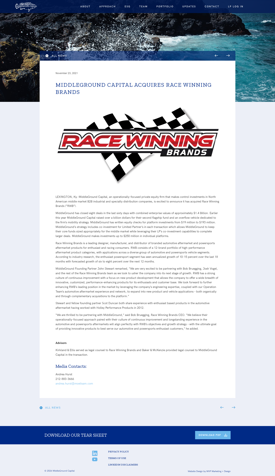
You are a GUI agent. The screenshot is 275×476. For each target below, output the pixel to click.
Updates (189, 6)
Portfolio (165, 6)
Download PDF (210, 435)
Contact (212, 6)
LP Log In (235, 6)
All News (59, 55)
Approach (107, 6)
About (85, 6)
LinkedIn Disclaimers (123, 464)
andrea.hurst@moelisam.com (74, 383)
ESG (127, 6)
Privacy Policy (118, 451)
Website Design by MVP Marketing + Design (209, 471)
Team (143, 6)
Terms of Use (117, 458)
